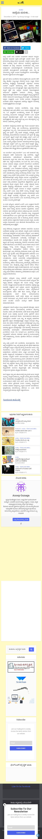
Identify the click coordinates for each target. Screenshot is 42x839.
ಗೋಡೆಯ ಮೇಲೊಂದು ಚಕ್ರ (22, 440)
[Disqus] (21, 553)
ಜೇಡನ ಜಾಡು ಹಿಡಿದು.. (32, 429)
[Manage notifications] (37, 835)
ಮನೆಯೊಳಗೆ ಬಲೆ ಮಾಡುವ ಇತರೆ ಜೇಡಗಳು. (23, 469)
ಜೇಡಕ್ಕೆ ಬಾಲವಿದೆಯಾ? (20, 449)
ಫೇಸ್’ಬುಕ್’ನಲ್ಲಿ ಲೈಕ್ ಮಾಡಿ (20, 765)
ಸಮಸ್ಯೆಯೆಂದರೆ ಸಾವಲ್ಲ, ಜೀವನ (23, 421)
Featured (17, 429)
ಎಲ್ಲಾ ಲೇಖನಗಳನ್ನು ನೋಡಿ (21, 519)
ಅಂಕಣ (21, 10)
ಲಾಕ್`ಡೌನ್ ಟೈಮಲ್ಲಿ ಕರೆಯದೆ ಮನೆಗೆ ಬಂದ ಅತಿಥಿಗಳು (22, 460)
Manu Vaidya (20, 423)
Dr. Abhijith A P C (22, 432)
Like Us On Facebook (21, 786)
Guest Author (21, 463)
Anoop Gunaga (24, 17)
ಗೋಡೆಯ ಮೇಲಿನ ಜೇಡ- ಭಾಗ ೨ (23, 431)
